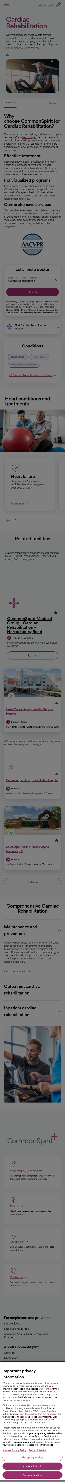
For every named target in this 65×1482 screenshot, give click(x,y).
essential (46, 1388)
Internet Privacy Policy (14, 1450)
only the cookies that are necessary (39, 1414)
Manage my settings (33, 1457)
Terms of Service (37, 1450)
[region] (32, 1420)
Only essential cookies (32, 1466)
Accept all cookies (32, 1475)
